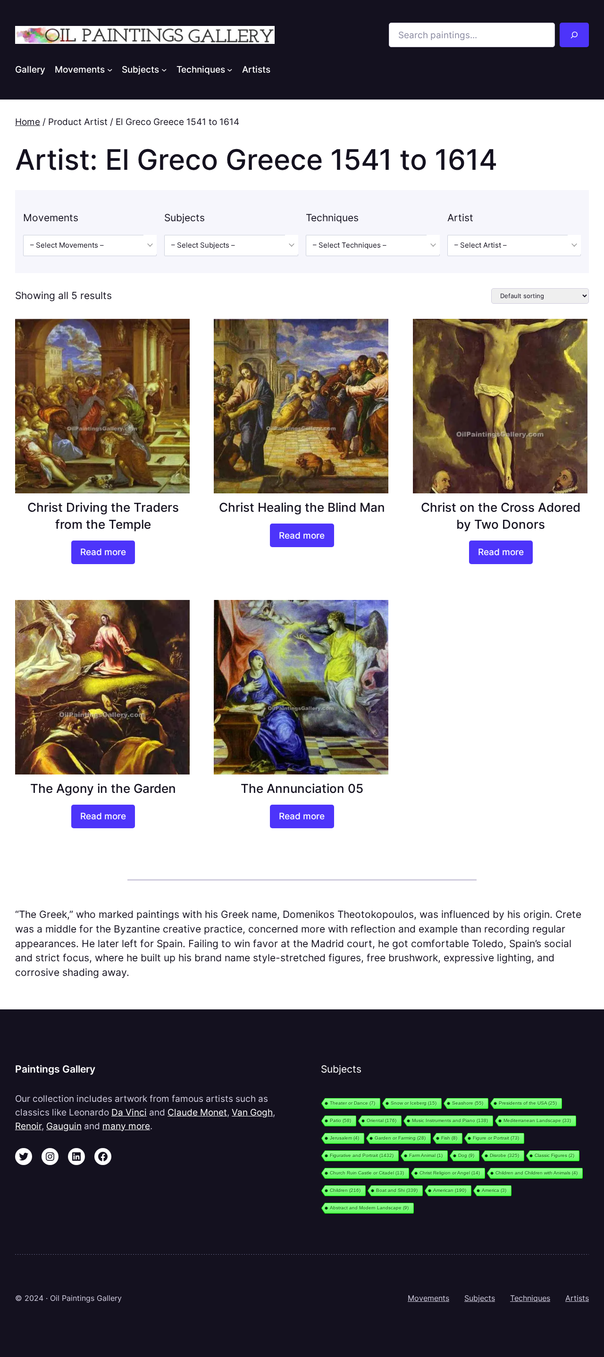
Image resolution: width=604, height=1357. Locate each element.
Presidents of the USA (528, 1103)
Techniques (530, 1298)
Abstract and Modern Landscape (369, 1207)
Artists (577, 1298)
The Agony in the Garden (103, 788)
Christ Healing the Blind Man (302, 507)
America (494, 1190)
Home (27, 121)
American (449, 1190)
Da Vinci (129, 1112)
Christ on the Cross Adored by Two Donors (500, 516)
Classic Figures (554, 1155)
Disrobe (504, 1155)
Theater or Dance (352, 1103)
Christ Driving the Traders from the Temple (103, 516)
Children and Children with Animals (536, 1172)
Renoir (28, 1126)
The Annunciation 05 (302, 788)
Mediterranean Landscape (537, 1120)
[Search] (574, 35)
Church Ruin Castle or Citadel (367, 1172)
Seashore (467, 1103)
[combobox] (90, 245)
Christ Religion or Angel (449, 1172)
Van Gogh (252, 1112)
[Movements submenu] (110, 69)
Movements (428, 1298)
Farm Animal (426, 1155)
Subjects (479, 1298)
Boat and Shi (397, 1190)
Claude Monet (197, 1112)
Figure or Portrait (496, 1138)
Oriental (381, 1120)
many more (126, 1126)
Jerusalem (344, 1138)
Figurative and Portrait (362, 1155)
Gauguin (64, 1126)
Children (345, 1190)
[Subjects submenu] (164, 69)
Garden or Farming (400, 1138)
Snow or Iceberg (413, 1103)
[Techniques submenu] (230, 69)
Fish (449, 1138)
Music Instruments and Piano (450, 1120)
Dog (466, 1155)
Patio (340, 1120)
